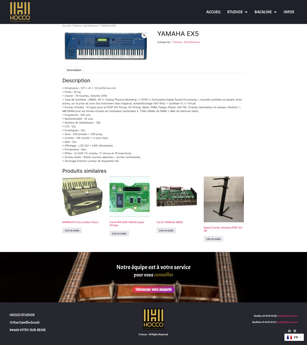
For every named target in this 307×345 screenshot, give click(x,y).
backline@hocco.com (287, 322)
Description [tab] (74, 70)
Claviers (76, 25)
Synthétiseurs (91, 25)
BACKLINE (263, 12)
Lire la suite (72, 230)
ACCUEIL (213, 12)
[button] (144, 35)
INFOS (289, 12)
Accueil (66, 25)
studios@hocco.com (287, 316)
